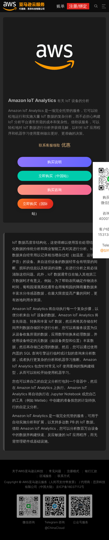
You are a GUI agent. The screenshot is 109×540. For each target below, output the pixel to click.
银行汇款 (91, 471)
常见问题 (55, 471)
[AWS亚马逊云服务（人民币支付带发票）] (24, 6)
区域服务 (46, 476)
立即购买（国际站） (35, 205)
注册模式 (73, 471)
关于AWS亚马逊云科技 (27, 471)
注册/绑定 (78, 6)
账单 (61, 6)
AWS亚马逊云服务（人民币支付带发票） (50, 482)
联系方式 (64, 476)
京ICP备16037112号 (70, 487)
